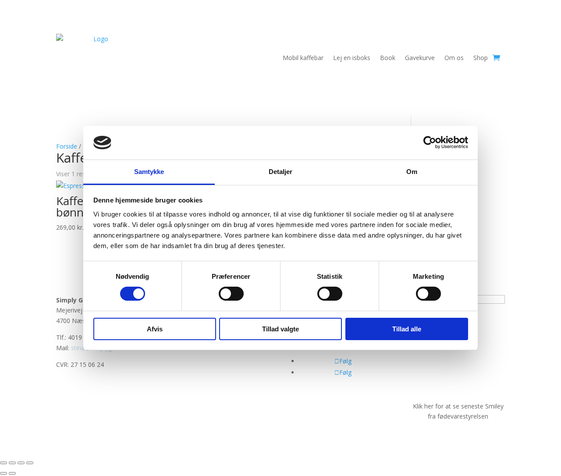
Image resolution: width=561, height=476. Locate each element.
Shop (480, 57)
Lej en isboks (351, 57)
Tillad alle (406, 329)
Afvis (155, 329)
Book (387, 57)
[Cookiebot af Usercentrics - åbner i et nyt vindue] (429, 142)
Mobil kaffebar (303, 57)
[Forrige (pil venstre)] (3, 473)
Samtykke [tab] (149, 171)
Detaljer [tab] (281, 171)
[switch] (231, 294)
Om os (454, 57)
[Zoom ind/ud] (3, 463)
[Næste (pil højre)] (12, 473)
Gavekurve (420, 57)
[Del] (21, 463)
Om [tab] (411, 171)
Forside (66, 146)
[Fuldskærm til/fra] (12, 463)
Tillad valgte (280, 329)
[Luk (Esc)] (29, 463)
